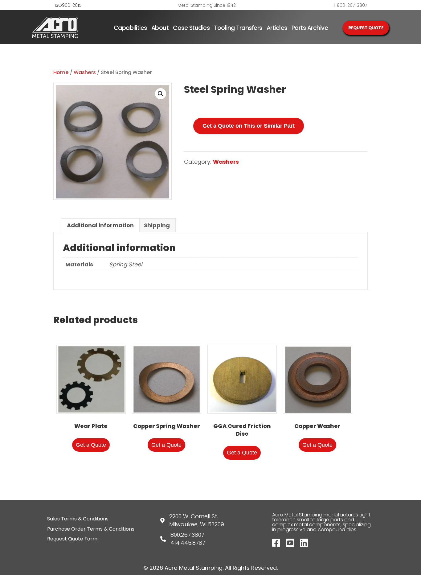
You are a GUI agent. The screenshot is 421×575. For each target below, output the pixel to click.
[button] (160, 93)
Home (61, 72)
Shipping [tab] (157, 225)
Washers (85, 72)
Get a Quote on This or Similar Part (248, 126)
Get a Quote (91, 445)
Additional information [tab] (100, 225)
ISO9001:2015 (68, 5)
